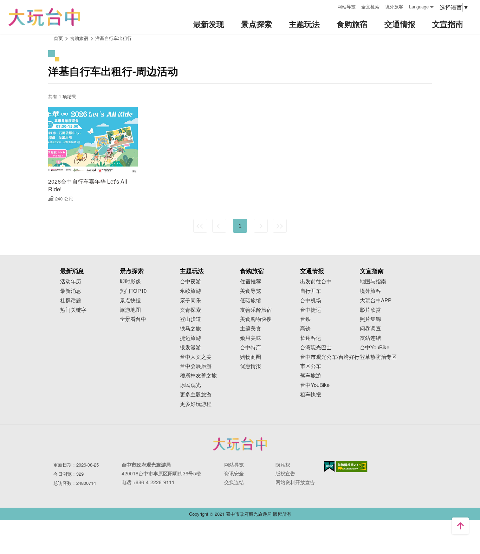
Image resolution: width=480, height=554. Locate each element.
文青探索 (190, 310)
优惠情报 (250, 366)
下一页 (261, 226)
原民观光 (190, 385)
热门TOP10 (133, 291)
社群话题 (70, 300)
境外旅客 (394, 6)
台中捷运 (310, 310)
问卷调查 (370, 328)
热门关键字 (73, 310)
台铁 (305, 319)
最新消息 (70, 291)
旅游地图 (130, 310)
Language (419, 6)
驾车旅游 (310, 375)
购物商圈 (250, 357)
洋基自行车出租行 (113, 38)
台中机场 (310, 300)
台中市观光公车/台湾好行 (329, 357)
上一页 (219, 226)
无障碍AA (352, 466)
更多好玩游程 (196, 404)
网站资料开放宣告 (295, 482)
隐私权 (282, 464)
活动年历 (70, 281)
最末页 (280, 226)
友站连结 (370, 338)
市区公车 (310, 366)
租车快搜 (310, 394)
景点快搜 (130, 300)
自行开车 (310, 291)
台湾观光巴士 (316, 347)
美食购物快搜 (256, 319)
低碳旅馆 (250, 300)
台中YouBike (315, 385)
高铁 (305, 328)
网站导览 (346, 6)
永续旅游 (190, 291)
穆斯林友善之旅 (198, 375)
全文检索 (370, 6)
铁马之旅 (190, 328)
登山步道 (190, 319)
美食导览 (250, 291)
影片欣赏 (370, 310)
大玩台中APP (375, 300)
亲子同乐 (190, 300)
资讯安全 (234, 473)
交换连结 (234, 482)
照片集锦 (370, 319)
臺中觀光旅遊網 (44, 17)
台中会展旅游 (196, 366)
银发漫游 (190, 347)
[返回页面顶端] (460, 525)
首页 (58, 38)
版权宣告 (285, 473)
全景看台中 (133, 319)
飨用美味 (250, 338)
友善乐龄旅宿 (256, 310)
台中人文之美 (196, 357)
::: (329, 5)
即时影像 (130, 281)
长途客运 (310, 338)
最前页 (200, 226)
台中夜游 (190, 281)
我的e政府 (329, 466)
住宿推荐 (250, 281)
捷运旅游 (190, 338)
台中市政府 (240, 444)
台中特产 (250, 347)
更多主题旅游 (196, 394)
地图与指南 (373, 281)
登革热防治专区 (378, 357)
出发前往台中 (316, 281)
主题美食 (250, 328)
